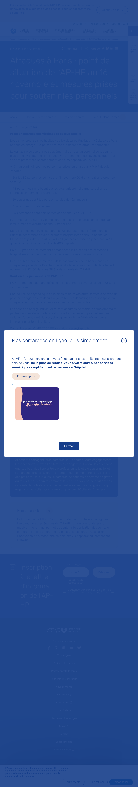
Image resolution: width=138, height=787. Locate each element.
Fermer (69, 446)
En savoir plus (26, 376)
